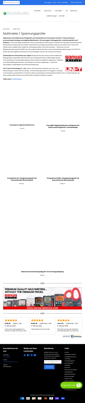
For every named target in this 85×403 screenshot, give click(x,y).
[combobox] (11, 2)
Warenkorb (78, 2)
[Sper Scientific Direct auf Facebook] (28, 356)
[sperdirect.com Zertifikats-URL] (72, 336)
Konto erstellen (62, 2)
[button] (71, 385)
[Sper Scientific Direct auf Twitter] (25, 356)
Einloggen (47, 2)
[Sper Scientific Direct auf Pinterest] (31, 356)
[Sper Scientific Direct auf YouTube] (35, 356)
